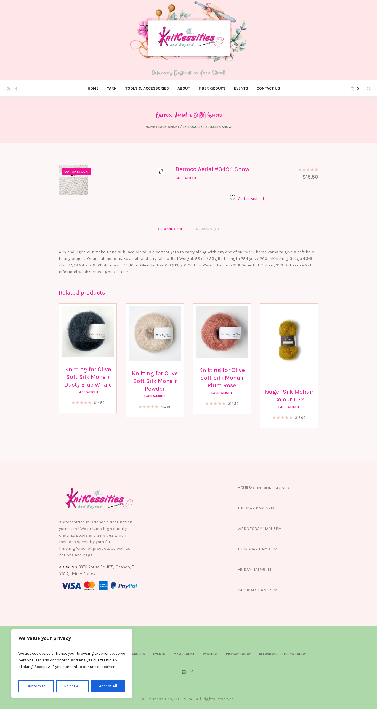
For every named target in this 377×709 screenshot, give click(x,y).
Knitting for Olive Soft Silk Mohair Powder (155, 381)
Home (150, 127)
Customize (36, 686)
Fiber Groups (134, 654)
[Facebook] (16, 88)
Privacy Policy (238, 654)
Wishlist (210, 654)
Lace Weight (168, 127)
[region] (71, 663)
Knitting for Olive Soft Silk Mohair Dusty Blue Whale (88, 377)
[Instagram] (8, 88)
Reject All (72, 686)
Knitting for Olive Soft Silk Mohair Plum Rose (222, 377)
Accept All (108, 686)
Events (159, 654)
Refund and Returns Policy (282, 654)
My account (184, 654)
